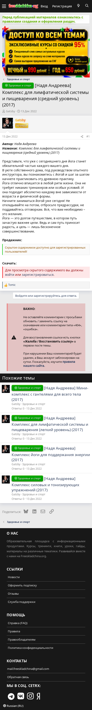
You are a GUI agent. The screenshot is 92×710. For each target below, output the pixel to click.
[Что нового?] (78, 5)
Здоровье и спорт (33, 404)
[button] (4, 6)
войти (9, 274)
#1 (88, 136)
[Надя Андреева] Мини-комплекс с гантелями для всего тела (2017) (50, 393)
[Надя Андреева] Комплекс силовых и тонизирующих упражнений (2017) (45, 484)
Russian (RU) (14, 706)
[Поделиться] (82, 137)
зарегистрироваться (38, 274)
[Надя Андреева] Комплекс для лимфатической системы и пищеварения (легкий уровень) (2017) (50, 423)
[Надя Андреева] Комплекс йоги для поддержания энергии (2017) (51, 454)
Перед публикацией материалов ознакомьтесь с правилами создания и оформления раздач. (42, 19)
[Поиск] (87, 5)
